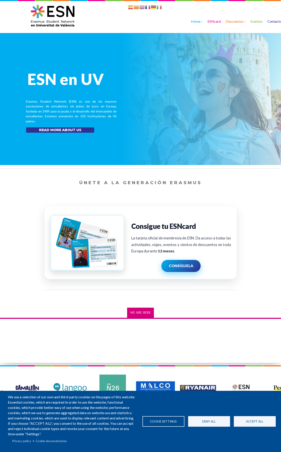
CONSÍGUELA (181, 265)
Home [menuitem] (195, 21)
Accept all (254, 421)
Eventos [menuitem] (256, 21)
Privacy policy (21, 441)
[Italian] (159, 8)
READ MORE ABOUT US (60, 130)
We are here (140, 312)
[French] (147, 8)
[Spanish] (130, 8)
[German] (153, 8)
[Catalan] (136, 8)
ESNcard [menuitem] (214, 21)
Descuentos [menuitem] (234, 21)
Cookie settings (163, 421)
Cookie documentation (51, 441)
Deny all (209, 421)
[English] (142, 8)
